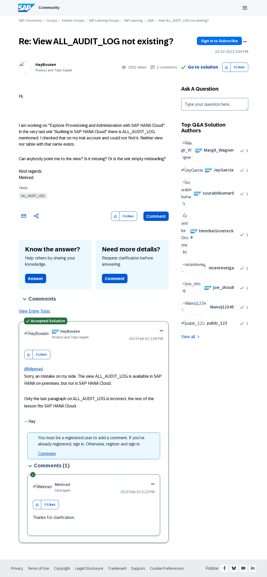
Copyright (62, 568)
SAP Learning (133, 20)
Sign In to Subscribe (219, 41)
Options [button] (245, 42)
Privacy (17, 568)
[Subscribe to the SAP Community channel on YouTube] (243, 568)
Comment (156, 216)
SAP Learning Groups (104, 20)
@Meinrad (33, 369)
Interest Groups (73, 20)
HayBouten (45, 65)
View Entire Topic (34, 311)
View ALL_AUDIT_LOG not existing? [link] (183, 20)
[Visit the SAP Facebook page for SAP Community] (224, 568)
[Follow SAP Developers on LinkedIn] (253, 568)
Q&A (150, 20)
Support (138, 568)
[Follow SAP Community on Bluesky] (234, 568)
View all (188, 336)
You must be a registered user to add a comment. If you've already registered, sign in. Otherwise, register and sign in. (91, 441)
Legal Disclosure (89, 568)
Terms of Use (38, 568)
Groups (51, 20)
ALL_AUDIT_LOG (33, 196)
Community (48, 7)
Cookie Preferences (167, 568)
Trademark (117, 568)
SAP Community (30, 20)
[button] (226, 67)
